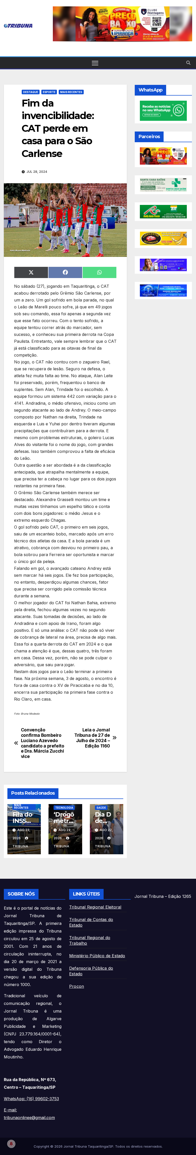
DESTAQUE (30, 92)
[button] (122, 23)
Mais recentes (71, 92)
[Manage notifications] (11, 1144)
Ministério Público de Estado (97, 955)
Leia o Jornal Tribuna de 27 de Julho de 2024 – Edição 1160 (92, 737)
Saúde (101, 807)
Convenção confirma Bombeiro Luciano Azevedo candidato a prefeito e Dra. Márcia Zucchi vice (42, 743)
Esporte (49, 92)
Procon (76, 986)
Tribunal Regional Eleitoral (95, 907)
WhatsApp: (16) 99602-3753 (31, 1098)
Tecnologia (64, 807)
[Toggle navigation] (95, 63)
